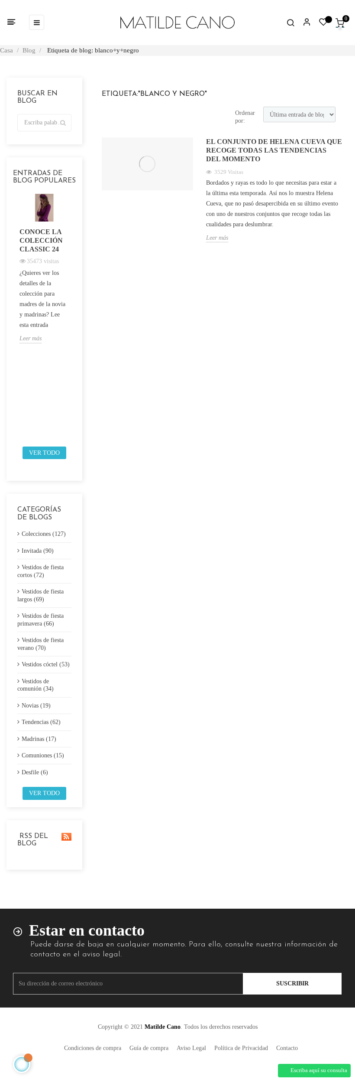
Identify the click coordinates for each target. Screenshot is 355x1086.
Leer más (30, 338)
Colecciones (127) (44, 534)
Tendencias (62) (41, 722)
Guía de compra (148, 1048)
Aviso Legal (191, 1048)
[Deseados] (323, 23)
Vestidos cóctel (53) (46, 664)
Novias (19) (36, 705)
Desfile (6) (35, 772)
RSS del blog (32, 840)
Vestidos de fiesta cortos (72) (40, 571)
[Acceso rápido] (303, 22)
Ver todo (44, 453)
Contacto (287, 1048)
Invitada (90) (38, 551)
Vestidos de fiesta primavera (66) (40, 620)
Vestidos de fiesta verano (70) (40, 644)
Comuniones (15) (43, 755)
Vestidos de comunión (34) (35, 685)
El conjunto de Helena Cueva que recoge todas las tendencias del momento (274, 150)
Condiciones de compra (92, 1048)
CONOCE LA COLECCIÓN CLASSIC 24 (41, 240)
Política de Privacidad (241, 1048)
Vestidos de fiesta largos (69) (40, 595)
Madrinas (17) (39, 739)
